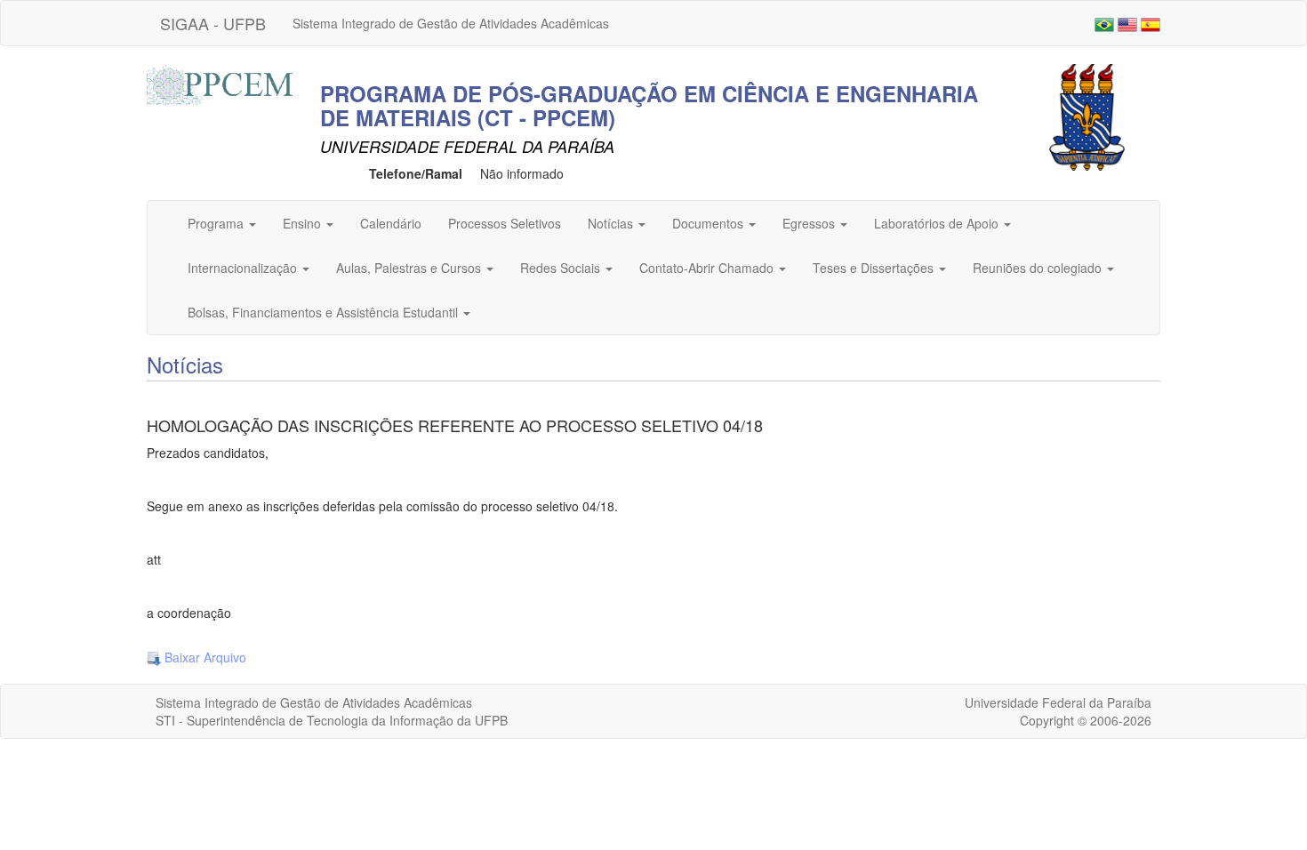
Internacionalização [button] (244, 268)
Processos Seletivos (504, 223)
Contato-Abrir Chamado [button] (708, 268)
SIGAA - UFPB (213, 23)
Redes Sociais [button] (562, 268)
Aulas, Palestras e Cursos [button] (410, 268)
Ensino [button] (304, 223)
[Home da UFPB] (1087, 115)
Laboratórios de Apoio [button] (938, 223)
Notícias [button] (612, 223)
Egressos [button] (810, 223)
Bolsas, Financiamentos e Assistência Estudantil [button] (324, 312)
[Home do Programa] (222, 83)
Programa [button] (217, 223)
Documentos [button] (709, 223)
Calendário (390, 223)
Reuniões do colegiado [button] (1039, 268)
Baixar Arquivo (203, 657)
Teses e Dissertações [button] (875, 268)
